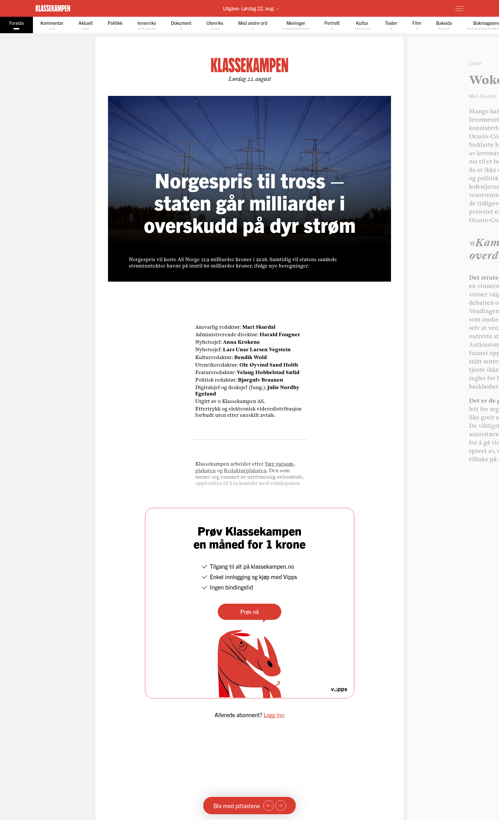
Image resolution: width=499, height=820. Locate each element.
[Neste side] (280, 805)
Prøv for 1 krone (425, 8)
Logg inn (274, 714)
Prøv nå (249, 611)
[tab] (16, 25)
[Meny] (459, 8)
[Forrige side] (268, 805)
